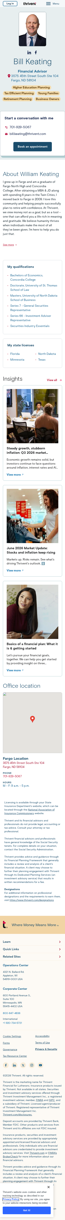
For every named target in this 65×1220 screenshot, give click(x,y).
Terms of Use (42, 1042)
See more (8, 244)
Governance (10, 1049)
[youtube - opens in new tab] (40, 1065)
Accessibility (42, 1036)
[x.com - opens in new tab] (23, 1065)
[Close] (49, 1187)
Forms (6, 1043)
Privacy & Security (46, 1049)
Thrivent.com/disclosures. (17, 1114)
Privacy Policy (11, 1199)
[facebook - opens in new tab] (5, 1065)
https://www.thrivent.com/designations (32, 900)
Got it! (26, 1210)
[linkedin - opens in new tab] (14, 1065)
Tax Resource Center (15, 1056)
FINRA (39, 1100)
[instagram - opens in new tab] (31, 1065)
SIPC (52, 1100)
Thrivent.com (37, 1153)
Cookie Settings (12, 1036)
